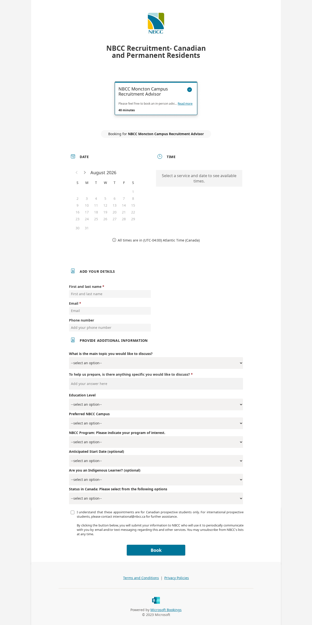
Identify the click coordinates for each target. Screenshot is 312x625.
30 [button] (77, 228)
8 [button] (133, 198)
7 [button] (124, 198)
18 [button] (96, 212)
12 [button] (105, 205)
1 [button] (133, 191)
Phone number (81, 320)
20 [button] (115, 212)
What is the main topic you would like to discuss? (111, 353)
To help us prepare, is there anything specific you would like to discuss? (129, 374)
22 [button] (133, 212)
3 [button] (87, 198)
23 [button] (77, 219)
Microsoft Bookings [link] (166, 609)
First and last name (85, 286)
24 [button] (87, 219)
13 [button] (115, 205)
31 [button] (87, 228)
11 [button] (96, 205)
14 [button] (124, 205)
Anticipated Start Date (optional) (96, 451)
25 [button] (96, 219)
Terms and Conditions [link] (141, 577)
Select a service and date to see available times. (199, 178)
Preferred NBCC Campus (89, 414)
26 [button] (105, 219)
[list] (156, 103)
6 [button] (115, 198)
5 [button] (105, 198)
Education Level (82, 395)
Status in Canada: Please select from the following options (118, 489)
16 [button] (77, 212)
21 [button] (124, 212)
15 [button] (133, 205)
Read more (185, 103)
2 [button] (77, 198)
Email (73, 303)
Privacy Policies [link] (176, 577)
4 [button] (96, 198)
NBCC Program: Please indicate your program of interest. (117, 432)
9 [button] (77, 205)
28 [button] (124, 219)
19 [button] (105, 212)
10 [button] (87, 205)
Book (156, 550)
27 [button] (115, 219)
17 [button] (87, 212)
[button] (77, 172)
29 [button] (133, 219)
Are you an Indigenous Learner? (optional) (104, 470)
